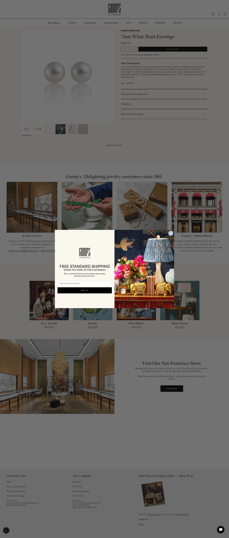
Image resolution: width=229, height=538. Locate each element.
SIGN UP (84, 290)
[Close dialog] (170, 233)
